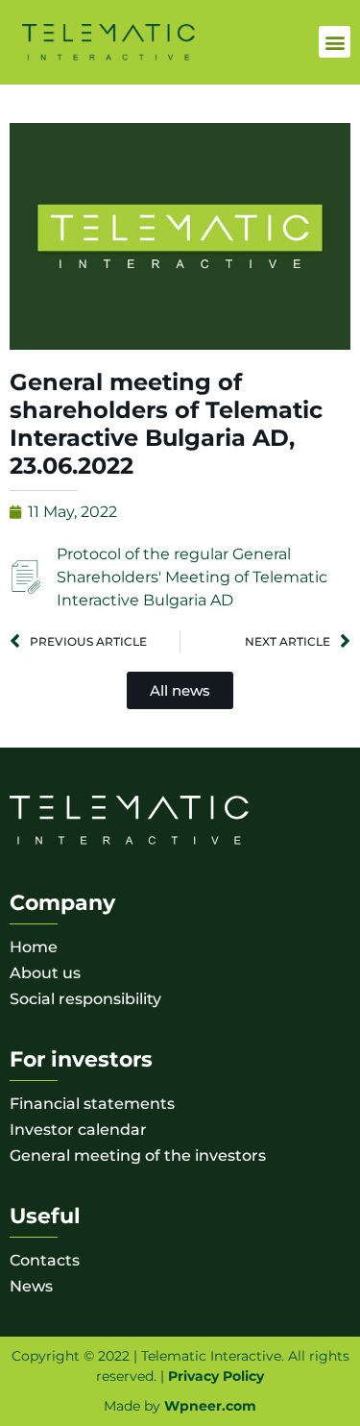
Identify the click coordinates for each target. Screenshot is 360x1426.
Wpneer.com (210, 1405)
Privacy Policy (216, 1376)
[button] (334, 42)
